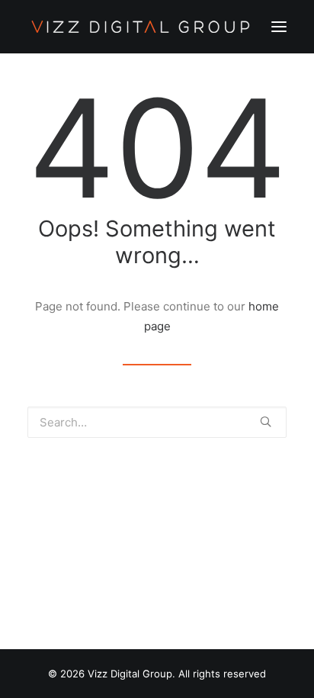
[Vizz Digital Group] (141, 27)
